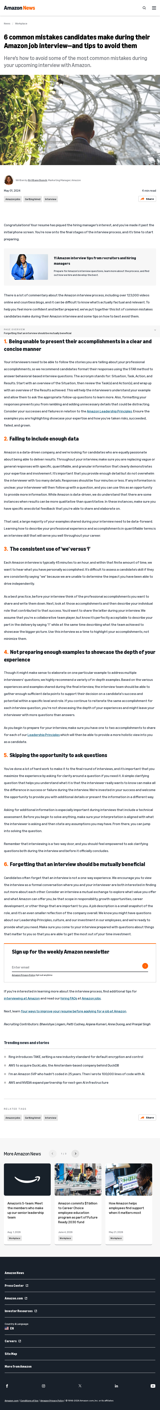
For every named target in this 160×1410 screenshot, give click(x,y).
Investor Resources (19, 1311)
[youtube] (153, 1386)
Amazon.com (14, 1298)
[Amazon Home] (19, 8)
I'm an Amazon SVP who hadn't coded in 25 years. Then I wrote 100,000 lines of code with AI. (77, 1074)
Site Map (11, 1354)
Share (150, 198)
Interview (50, 199)
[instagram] (43, 1386)
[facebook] (7, 1386)
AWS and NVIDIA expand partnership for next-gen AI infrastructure (58, 1082)
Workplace (21, 23)
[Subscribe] (145, 966)
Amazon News (14, 1273)
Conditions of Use (29, 1400)
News (7, 23)
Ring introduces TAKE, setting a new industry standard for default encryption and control (76, 1056)
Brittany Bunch (37, 180)
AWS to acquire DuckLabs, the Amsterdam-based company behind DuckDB (64, 1065)
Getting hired (32, 199)
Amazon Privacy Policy (23, 975)
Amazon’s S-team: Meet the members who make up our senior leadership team (25, 1210)
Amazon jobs (12, 199)
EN (12, 1328)
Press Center (14, 1286)
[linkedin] (116, 1386)
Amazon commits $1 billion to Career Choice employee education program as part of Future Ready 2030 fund (78, 1212)
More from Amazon (18, 1366)
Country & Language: (17, 1323)
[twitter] (80, 1386)
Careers (11, 1341)
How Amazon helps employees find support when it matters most (126, 1208)
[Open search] (144, 8)
